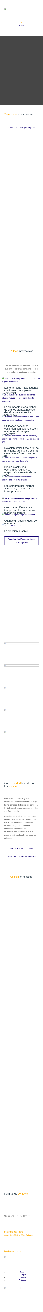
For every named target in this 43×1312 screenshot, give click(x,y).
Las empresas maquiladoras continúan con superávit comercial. (21, 390)
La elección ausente (16, 531)
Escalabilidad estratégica (14, 207)
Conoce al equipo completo (21, 848)
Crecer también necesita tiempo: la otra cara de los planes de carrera (19, 510)
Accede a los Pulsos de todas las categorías (21, 541)
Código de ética (21, 592)
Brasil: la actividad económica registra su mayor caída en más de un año (20, 470)
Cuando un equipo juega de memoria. (20, 522)
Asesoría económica (12, 153)
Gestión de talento (12, 281)
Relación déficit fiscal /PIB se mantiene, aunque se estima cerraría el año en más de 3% (21, 451)
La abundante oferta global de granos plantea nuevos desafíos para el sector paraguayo (20, 411)
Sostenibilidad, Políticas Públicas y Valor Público (21, 237)
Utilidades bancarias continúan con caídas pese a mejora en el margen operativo (21, 430)
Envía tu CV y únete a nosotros (21, 857)
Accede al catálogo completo (21, 127)
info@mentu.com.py (12, 1251)
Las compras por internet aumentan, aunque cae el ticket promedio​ (19, 488)
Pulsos (21, 25)
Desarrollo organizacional (14, 180)
